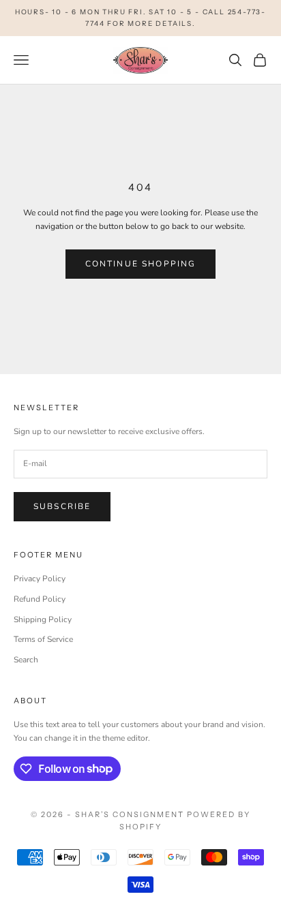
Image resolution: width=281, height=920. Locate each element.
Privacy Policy (39, 578)
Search (26, 659)
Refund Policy (39, 599)
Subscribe (62, 506)
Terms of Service (43, 639)
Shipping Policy (43, 619)
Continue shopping (140, 263)
